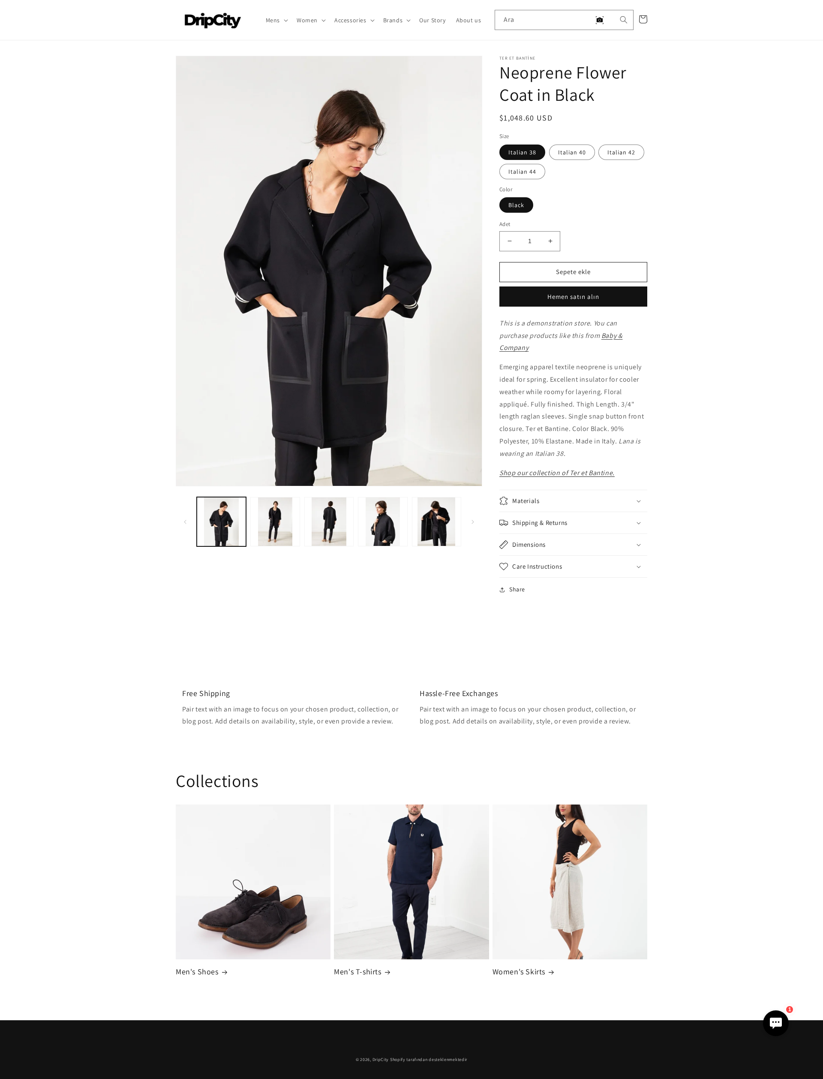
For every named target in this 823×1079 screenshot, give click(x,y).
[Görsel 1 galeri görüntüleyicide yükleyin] (221, 521)
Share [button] (517, 589)
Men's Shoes (197, 972)
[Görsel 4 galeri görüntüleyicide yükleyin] (382, 521)
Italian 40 (572, 152)
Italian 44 (522, 171)
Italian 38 (522, 152)
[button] (276, 20)
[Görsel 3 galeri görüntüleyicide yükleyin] (329, 521)
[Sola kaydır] (185, 521)
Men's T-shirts (357, 972)
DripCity (380, 1059)
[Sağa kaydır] (472, 521)
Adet (505, 224)
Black (516, 205)
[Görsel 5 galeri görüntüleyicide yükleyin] (436, 521)
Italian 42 (621, 152)
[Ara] (623, 19)
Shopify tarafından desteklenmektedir (428, 1059)
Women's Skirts (519, 972)
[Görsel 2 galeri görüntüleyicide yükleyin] (275, 521)
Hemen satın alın (573, 296)
